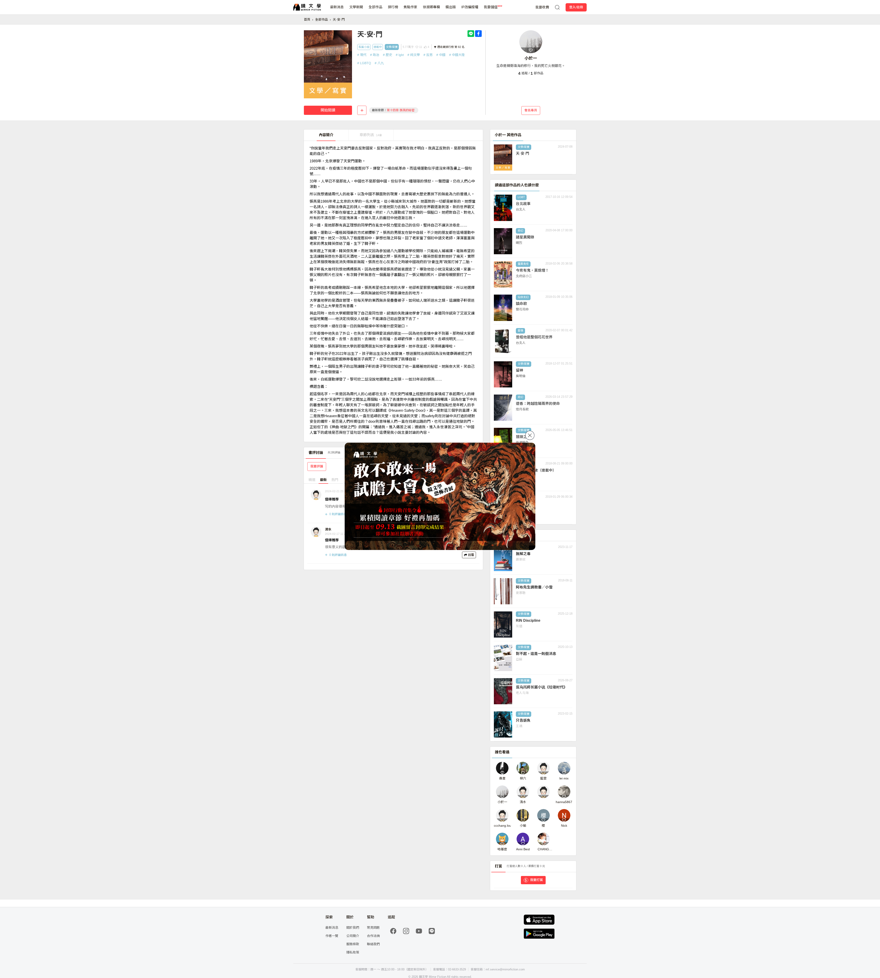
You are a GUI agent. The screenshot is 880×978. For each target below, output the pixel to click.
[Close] (529, 435)
